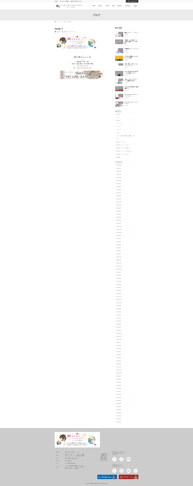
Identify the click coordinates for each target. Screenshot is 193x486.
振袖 (66, 452)
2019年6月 (118, 385)
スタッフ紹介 (81, 465)
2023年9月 (118, 235)
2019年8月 (118, 379)
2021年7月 (118, 312)
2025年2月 (118, 199)
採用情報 (76, 468)
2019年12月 (118, 370)
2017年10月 (118, 416)
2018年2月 (118, 409)
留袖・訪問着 (67, 458)
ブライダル (77, 452)
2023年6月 (118, 244)
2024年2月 (118, 220)
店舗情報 (76, 465)
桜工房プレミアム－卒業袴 (122, 148)
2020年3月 (118, 361)
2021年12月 (118, 296)
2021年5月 (118, 318)
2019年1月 (118, 391)
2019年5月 (118, 388)
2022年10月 (118, 269)
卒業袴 (72, 452)
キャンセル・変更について (80, 467)
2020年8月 (118, 345)
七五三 (117, 133)
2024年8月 (118, 211)
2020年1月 (118, 367)
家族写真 (78, 455)
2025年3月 (118, 196)
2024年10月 (118, 205)
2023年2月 (118, 257)
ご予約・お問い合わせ (132, 1)
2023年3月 (118, 254)
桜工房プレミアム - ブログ (122, 145)
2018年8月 (118, 394)
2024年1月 (118, 223)
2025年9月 (118, 183)
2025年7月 (118, 189)
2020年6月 (118, 351)
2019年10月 (118, 373)
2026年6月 (118, 165)
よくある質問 (67, 463)
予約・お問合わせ (68, 460)
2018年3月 (118, 406)
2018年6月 (118, 400)
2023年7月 (118, 241)
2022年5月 (118, 281)
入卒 (117, 139)
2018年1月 (118, 412)
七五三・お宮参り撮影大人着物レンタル (125, 136)
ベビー (74, 454)
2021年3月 (118, 324)
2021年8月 (118, 309)
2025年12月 (118, 177)
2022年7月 (118, 275)
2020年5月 (118, 354)
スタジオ (66, 465)
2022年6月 (118, 278)
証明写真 (118, 157)
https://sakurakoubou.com (84, 68)
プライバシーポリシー (69, 467)
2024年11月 (118, 202)
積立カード (71, 468)
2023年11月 (118, 229)
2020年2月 (118, 364)
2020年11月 (118, 336)
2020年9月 (118, 342)
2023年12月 (118, 226)
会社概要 (71, 465)
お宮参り (118, 120)
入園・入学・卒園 (80, 454)
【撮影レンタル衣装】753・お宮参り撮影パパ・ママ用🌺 (131, 42)
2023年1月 (118, 260)
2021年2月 (118, 327)
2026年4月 (118, 168)
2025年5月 (118, 193)
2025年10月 (118, 180)
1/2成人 (118, 114)
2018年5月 (118, 403)
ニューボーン (119, 123)
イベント (118, 117)
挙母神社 (66, 468)
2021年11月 (118, 299)
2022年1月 (118, 293)
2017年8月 (118, 422)
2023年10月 (118, 232)
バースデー (118, 126)
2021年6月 (118, 315)
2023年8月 (118, 238)
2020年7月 (118, 348)
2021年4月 (118, 321)
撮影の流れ (73, 463)
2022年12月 (118, 263)
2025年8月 (118, 186)
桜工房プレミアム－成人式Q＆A (123, 151)
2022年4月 (118, 284)
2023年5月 (118, 247)
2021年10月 (118, 303)
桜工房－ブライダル (121, 142)
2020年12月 (118, 333)
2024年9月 (118, 208)
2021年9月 (118, 306)
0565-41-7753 (84, 66)
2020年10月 (118, 339)
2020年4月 (118, 358)
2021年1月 (118, 330)
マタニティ (118, 129)
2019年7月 (118, 382)
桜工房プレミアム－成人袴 (122, 154)
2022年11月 (118, 266)
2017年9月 (118, 419)
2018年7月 (118, 397)
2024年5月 (118, 217)
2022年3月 (118, 287)
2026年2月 (118, 174)
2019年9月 (118, 376)
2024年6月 (118, 214)
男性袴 (69, 452)
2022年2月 (118, 290)
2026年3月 (118, 171)
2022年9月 (118, 272)
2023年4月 (118, 251)
